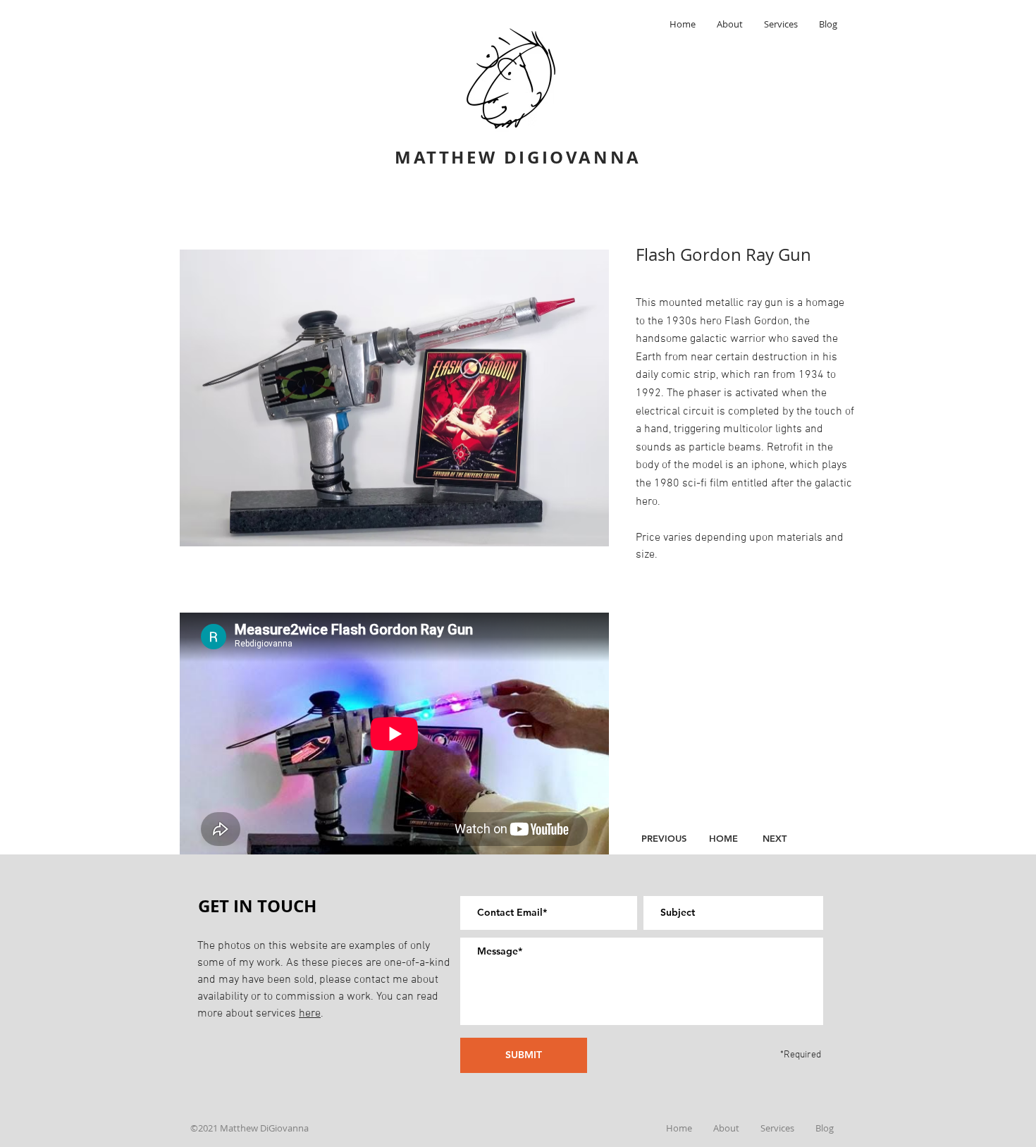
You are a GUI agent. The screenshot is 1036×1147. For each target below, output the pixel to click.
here (310, 1014)
